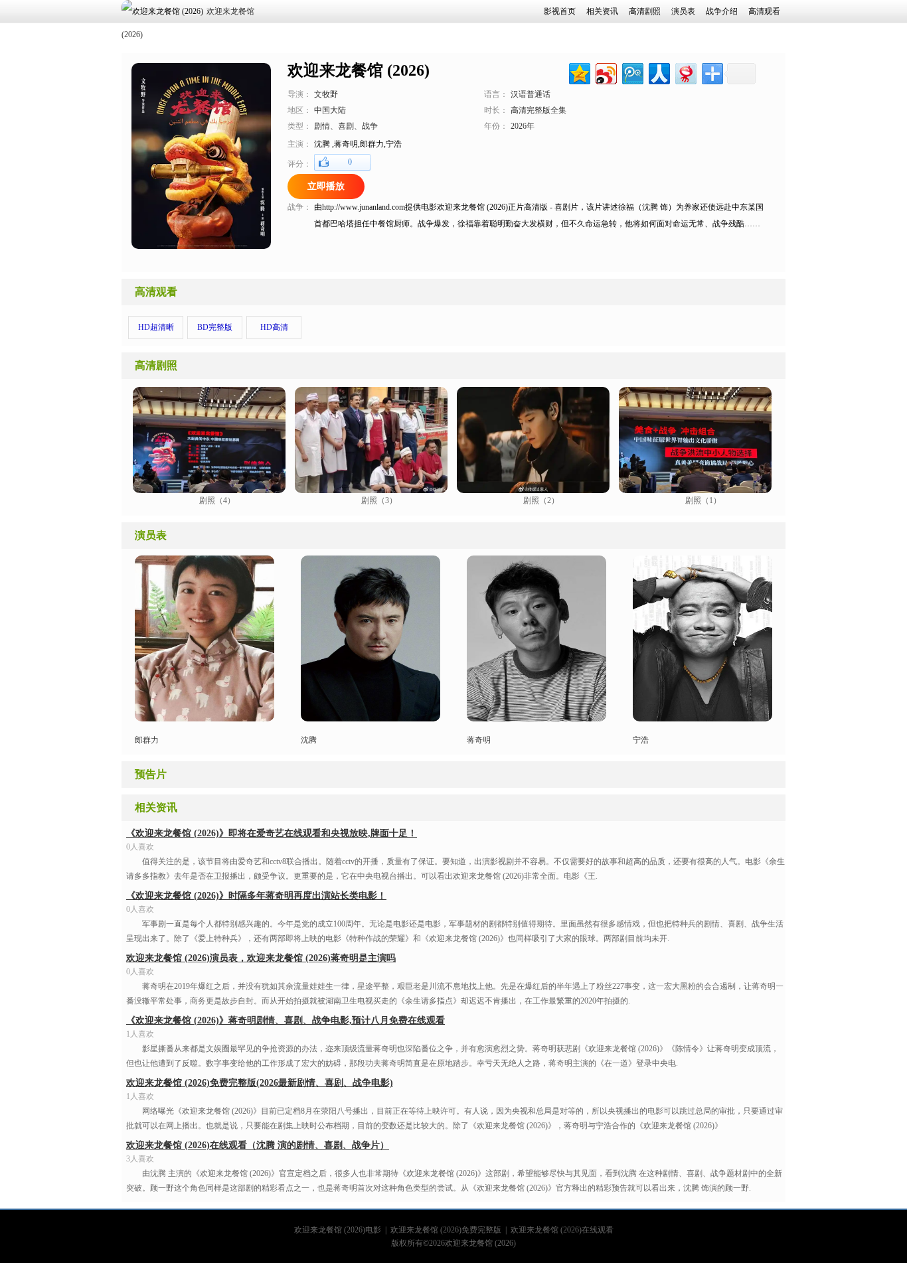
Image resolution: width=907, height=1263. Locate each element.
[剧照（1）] (695, 490)
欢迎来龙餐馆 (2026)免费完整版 (445, 1229)
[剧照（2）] (533, 490)
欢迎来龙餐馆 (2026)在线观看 (562, 1229)
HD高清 (274, 327)
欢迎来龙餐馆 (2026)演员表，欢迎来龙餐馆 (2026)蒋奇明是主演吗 (261, 958)
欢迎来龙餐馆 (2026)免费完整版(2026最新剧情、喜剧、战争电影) (259, 1083)
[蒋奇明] (370, 718)
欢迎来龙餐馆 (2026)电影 (337, 1229)
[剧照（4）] (209, 490)
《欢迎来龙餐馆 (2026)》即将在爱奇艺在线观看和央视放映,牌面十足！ (271, 833)
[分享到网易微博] (685, 72)
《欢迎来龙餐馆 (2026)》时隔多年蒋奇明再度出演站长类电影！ (256, 896)
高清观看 (156, 291)
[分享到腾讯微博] (631, 72)
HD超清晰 (156, 327)
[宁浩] (702, 718)
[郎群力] (204, 718)
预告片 (151, 774)
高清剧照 (156, 365)
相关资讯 (156, 807)
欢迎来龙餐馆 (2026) (480, 1243)
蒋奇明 (479, 740)
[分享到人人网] (658, 72)
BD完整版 (214, 327)
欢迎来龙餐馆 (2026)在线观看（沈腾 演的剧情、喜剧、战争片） (257, 1145)
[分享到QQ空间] (578, 72)
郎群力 (147, 740)
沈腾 (309, 740)
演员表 (151, 535)
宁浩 (641, 740)
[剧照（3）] (371, 490)
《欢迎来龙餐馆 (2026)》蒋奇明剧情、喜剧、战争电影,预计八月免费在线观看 (285, 1020)
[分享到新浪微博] (605, 72)
